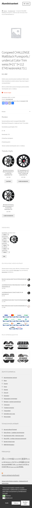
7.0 (6, 458)
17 (20, 459)
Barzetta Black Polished (10, 429)
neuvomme (4, 272)
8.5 (13, 459)
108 (20, 462)
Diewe (20, 464)
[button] (3, 496)
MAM (18, 467)
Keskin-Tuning (13, 467)
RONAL (21, 467)
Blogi (5, 380)
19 (24, 459)
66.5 (5, 462)
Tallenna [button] (16, 503)
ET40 (3, 467)
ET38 (28, 464)
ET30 (23, 464)
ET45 (26, 101)
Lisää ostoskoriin (23, 181)
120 (28, 462)
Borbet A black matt (9, 441)
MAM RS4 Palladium (9, 444)
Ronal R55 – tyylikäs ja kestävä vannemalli (15, 438)
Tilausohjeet (7, 410)
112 (13, 101)
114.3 (25, 462)
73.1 (18, 101)
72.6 (13, 462)
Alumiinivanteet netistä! (10, 377)
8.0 (11, 459)
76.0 (18, 462)
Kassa (5, 386)
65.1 (2, 462)
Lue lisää (8, 181)
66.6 (7, 462)
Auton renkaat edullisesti (10, 475)
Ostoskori (6, 395)
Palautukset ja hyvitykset (10, 398)
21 (14, 101)
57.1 (29, 458)
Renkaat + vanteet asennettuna (12, 401)
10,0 (17, 458)
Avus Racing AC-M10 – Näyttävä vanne (14, 435)
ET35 (25, 464)
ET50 (9, 467)
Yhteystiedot (7, 416)
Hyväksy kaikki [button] (25, 503)
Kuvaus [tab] (4, 111)
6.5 (4, 458)
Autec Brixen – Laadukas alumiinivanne (14, 432)
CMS (14, 464)
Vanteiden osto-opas (9, 413)
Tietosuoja (7, 404)
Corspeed (22, 101)
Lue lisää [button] (5, 493)
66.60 (9, 462)
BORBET (10, 464)
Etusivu (5, 11)
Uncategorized (11, 11)
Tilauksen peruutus (9, 407)
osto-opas (16, 270)
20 (26, 459)
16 (19, 458)
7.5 (8, 459)
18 (22, 459)
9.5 (15, 458)
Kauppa (6, 389)
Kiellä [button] (6, 503)
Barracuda (4, 464)
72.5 (11, 462)
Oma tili (6, 392)
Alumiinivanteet (10, 3)
